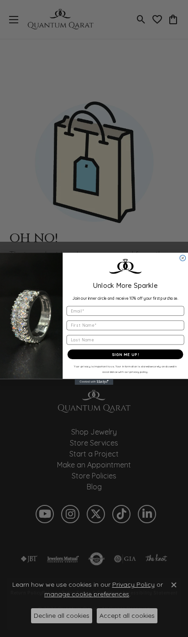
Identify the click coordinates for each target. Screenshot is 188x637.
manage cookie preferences (86, 594)
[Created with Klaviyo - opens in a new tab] (94, 382)
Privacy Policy (133, 584)
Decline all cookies (61, 615)
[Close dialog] (183, 258)
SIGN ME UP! (125, 354)
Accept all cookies (127, 615)
